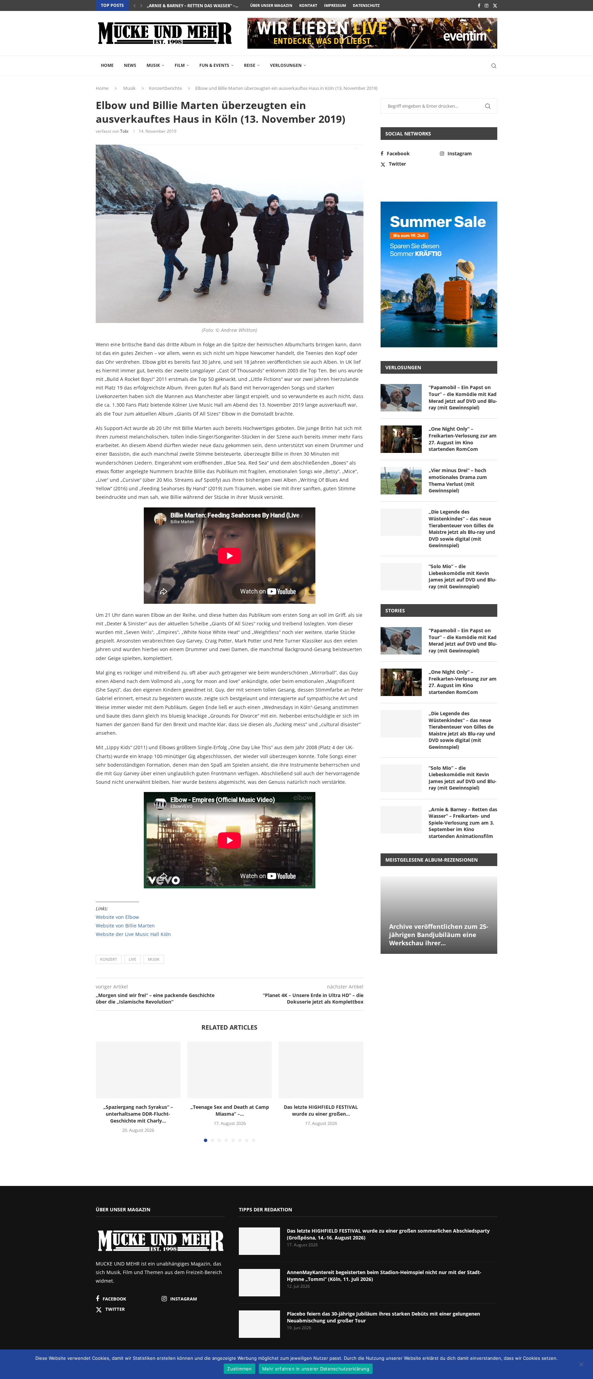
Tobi (124, 131)
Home (107, 65)
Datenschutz (366, 5)
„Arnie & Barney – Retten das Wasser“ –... (192, 6)
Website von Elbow (117, 917)
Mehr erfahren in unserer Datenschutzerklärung (315, 1368)
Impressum (335, 5)
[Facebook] (479, 5)
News (130, 65)
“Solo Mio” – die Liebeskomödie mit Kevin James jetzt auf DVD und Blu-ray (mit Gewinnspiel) (463, 576)
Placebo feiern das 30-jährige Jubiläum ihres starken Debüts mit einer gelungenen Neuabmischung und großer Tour (383, 1317)
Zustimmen (239, 1368)
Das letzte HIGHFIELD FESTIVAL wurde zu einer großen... (321, 1110)
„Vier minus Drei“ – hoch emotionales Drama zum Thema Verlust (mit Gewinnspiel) (458, 480)
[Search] (493, 66)
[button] (134, 5)
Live (132, 959)
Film (180, 65)
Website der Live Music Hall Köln (133, 934)
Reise (249, 65)
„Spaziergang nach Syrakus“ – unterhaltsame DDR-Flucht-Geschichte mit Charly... (138, 1114)
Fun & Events (214, 65)
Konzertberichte (165, 88)
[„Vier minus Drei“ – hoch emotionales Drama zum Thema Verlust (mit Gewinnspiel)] (401, 480)
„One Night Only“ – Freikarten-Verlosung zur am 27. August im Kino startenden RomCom (463, 438)
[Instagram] (486, 5)
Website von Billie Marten (125, 925)
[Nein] (581, 1365)
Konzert (108, 959)
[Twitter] (495, 5)
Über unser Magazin (271, 5)
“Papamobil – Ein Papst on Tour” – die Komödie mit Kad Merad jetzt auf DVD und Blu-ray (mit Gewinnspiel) (463, 397)
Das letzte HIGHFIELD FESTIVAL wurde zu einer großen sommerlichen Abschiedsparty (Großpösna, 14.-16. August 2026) (388, 1234)
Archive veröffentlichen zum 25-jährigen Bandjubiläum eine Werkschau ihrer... (438, 934)
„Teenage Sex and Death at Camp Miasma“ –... (229, 1110)
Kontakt (308, 5)
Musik (153, 65)
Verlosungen (286, 65)
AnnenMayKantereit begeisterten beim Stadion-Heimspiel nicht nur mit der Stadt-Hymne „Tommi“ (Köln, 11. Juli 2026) (384, 1275)
